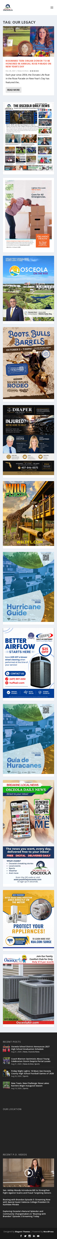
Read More (13, 89)
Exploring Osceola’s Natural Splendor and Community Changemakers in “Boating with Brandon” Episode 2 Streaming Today (24, 1213)
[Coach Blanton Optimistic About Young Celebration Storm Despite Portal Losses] (6, 1060)
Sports (37, 1064)
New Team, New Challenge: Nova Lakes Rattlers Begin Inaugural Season (30, 1084)
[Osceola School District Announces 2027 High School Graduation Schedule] (6, 1048)
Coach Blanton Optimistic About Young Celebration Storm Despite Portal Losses (30, 1060)
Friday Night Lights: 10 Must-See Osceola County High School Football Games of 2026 (32, 1072)
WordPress (48, 1231)
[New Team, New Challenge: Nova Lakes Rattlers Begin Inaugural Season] (6, 1085)
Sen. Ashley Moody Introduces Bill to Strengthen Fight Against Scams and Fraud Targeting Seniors (27, 1191)
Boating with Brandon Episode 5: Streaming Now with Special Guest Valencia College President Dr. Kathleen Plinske (26, 1202)
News (25, 1052)
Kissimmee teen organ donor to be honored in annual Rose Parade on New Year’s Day (28, 63)
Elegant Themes (22, 1231)
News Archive (23, 71)
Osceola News (33, 1052)
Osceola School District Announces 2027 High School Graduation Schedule (30, 1047)
